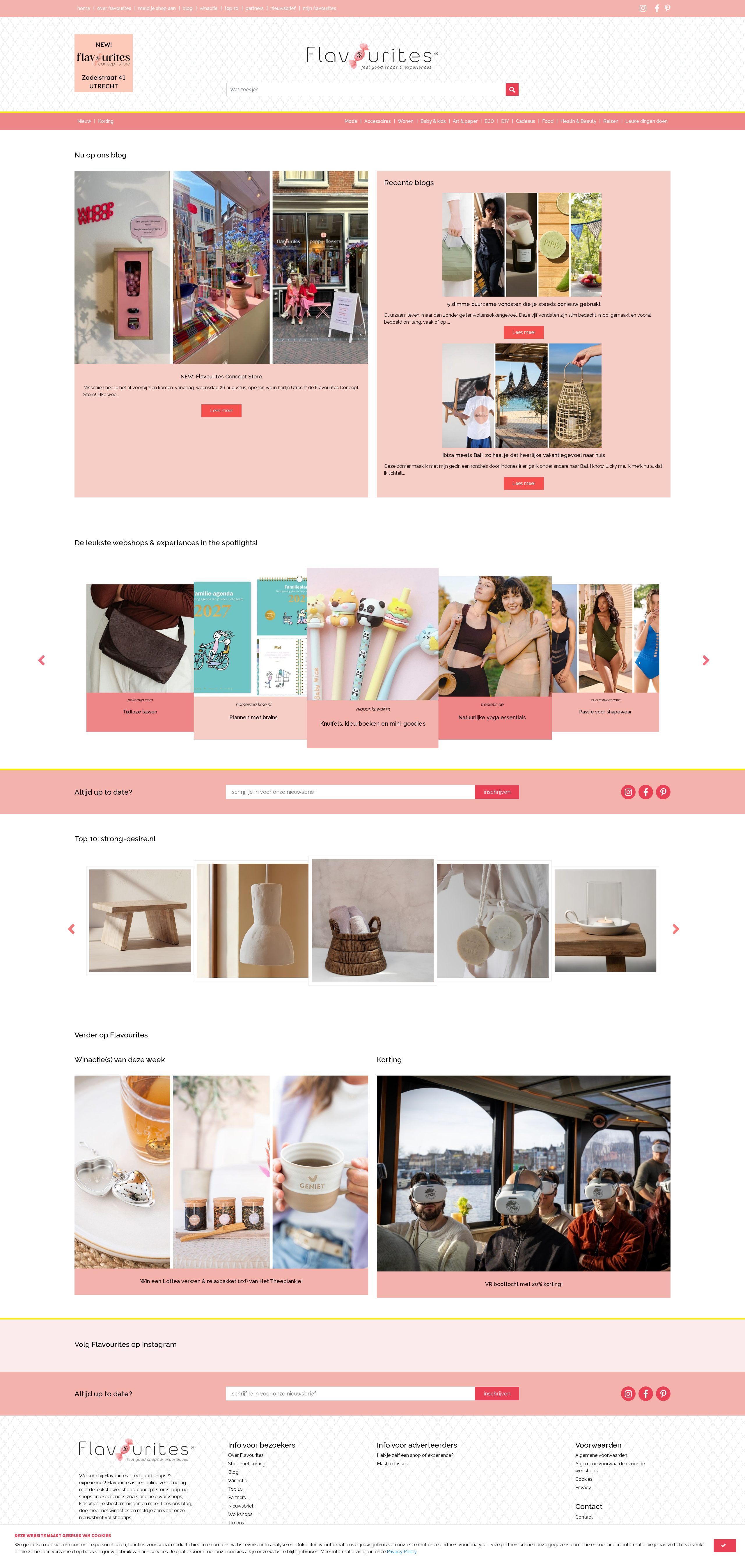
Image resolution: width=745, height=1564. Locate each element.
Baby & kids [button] (433, 121)
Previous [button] (40, 655)
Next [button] (705, 655)
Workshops (240, 1514)
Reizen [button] (610, 121)
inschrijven (497, 792)
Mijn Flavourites (319, 8)
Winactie (209, 8)
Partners (255, 8)
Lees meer (221, 410)
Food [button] (548, 121)
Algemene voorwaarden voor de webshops (610, 1467)
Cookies (584, 1479)
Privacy (583, 1487)
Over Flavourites (114, 8)
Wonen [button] (406, 121)
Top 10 (232, 8)
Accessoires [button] (377, 121)
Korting (105, 121)
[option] (140, 657)
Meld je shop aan (157, 8)
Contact (584, 1517)
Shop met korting (246, 1463)
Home (83, 8)
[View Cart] (725, 1545)
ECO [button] (489, 121)
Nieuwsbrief (283, 8)
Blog (188, 8)
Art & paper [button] (465, 121)
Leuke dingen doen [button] (646, 121)
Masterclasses (392, 1463)
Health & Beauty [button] (578, 121)
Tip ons (236, 1523)
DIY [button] (505, 121)
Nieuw (84, 121)
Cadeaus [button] (525, 121)
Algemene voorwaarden (601, 1455)
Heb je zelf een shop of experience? (415, 1455)
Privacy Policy (401, 1551)
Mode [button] (351, 121)
